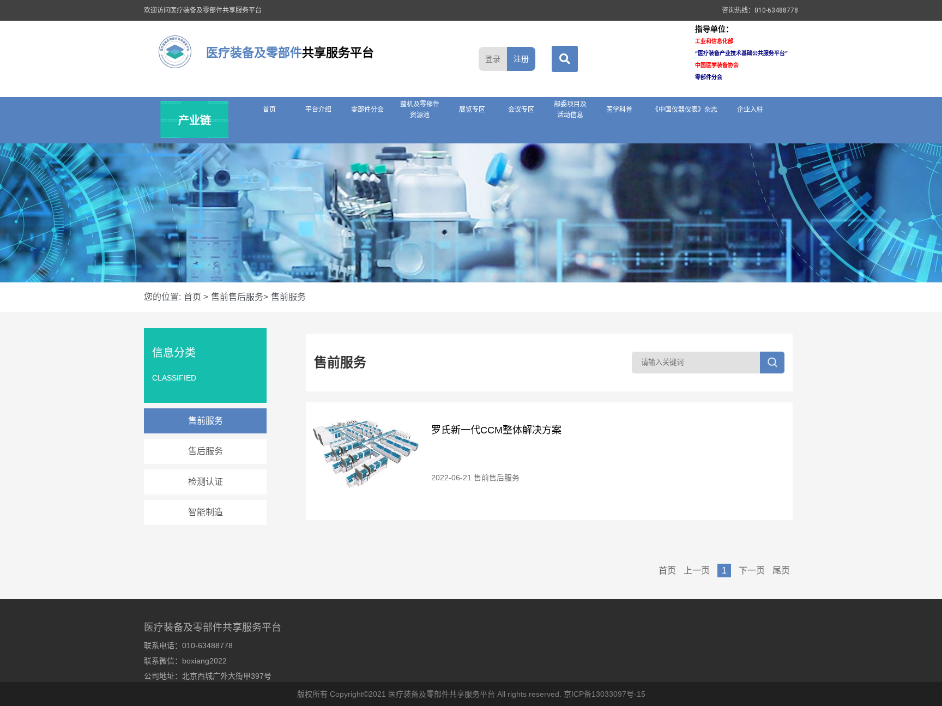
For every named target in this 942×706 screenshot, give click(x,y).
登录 (492, 59)
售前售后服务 (497, 477)
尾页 (781, 570)
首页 (269, 109)
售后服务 (205, 451)
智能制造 (205, 512)
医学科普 (619, 109)
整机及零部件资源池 (419, 109)
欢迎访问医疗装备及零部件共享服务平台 (203, 10)
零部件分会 (367, 109)
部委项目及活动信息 (570, 109)
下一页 (753, 570)
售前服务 (205, 420)
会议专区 (521, 109)
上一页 (698, 570)
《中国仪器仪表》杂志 (684, 109)
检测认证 (205, 481)
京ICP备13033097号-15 (604, 694)
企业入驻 (750, 109)
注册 (521, 59)
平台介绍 (318, 109)
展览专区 (472, 109)
